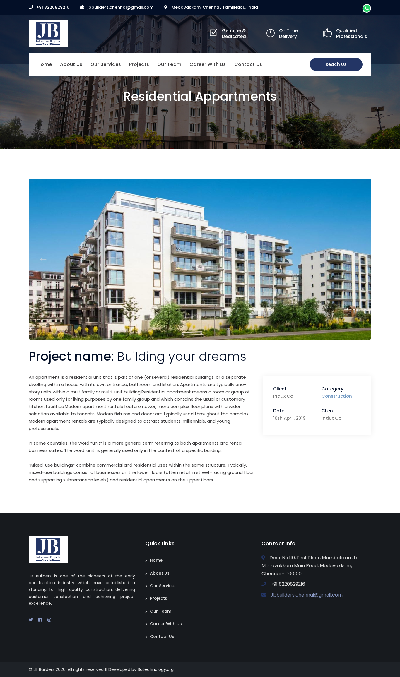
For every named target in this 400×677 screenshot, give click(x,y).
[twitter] (31, 620)
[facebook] (40, 620)
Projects (158, 598)
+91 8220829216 (52, 7)
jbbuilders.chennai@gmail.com (120, 7)
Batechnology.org (156, 669)
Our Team (160, 611)
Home (156, 560)
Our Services (163, 586)
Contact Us (162, 637)
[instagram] (49, 620)
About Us (160, 573)
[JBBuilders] (48, 33)
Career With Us (166, 624)
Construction (337, 396)
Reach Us (336, 64)
